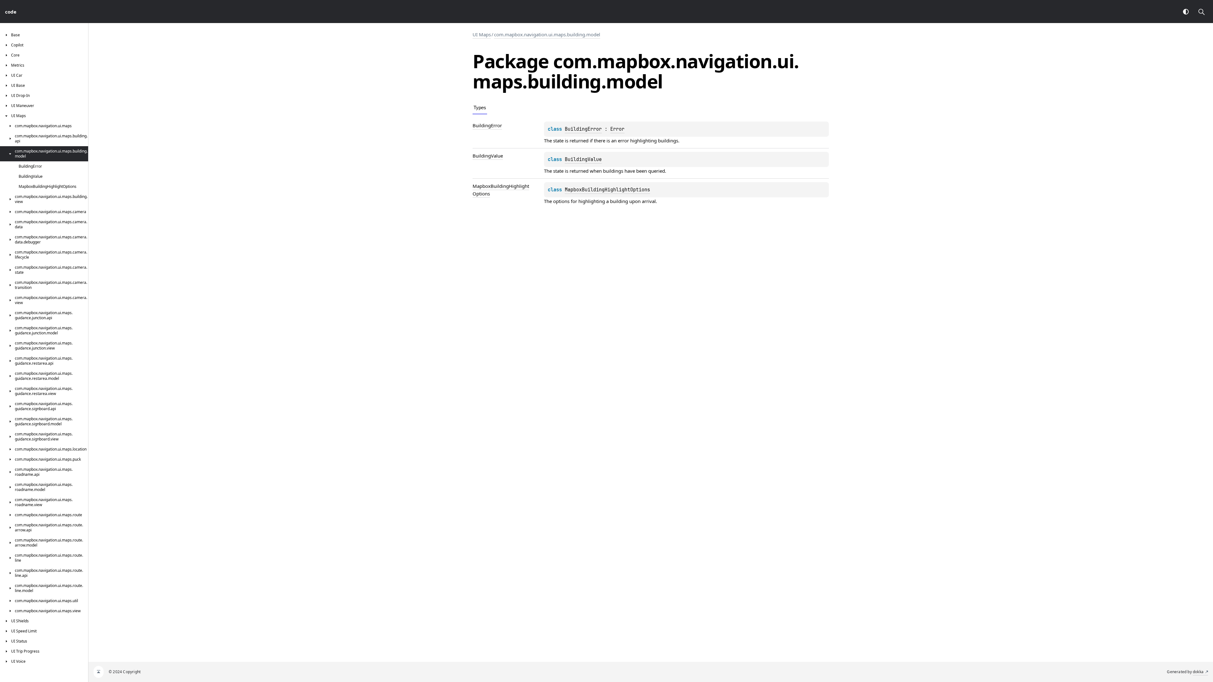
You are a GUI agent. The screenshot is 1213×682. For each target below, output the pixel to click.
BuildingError (583, 129)
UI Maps (482, 34)
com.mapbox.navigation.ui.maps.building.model (547, 34)
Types (480, 107)
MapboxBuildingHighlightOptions (607, 190)
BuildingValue (583, 159)
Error (617, 129)
